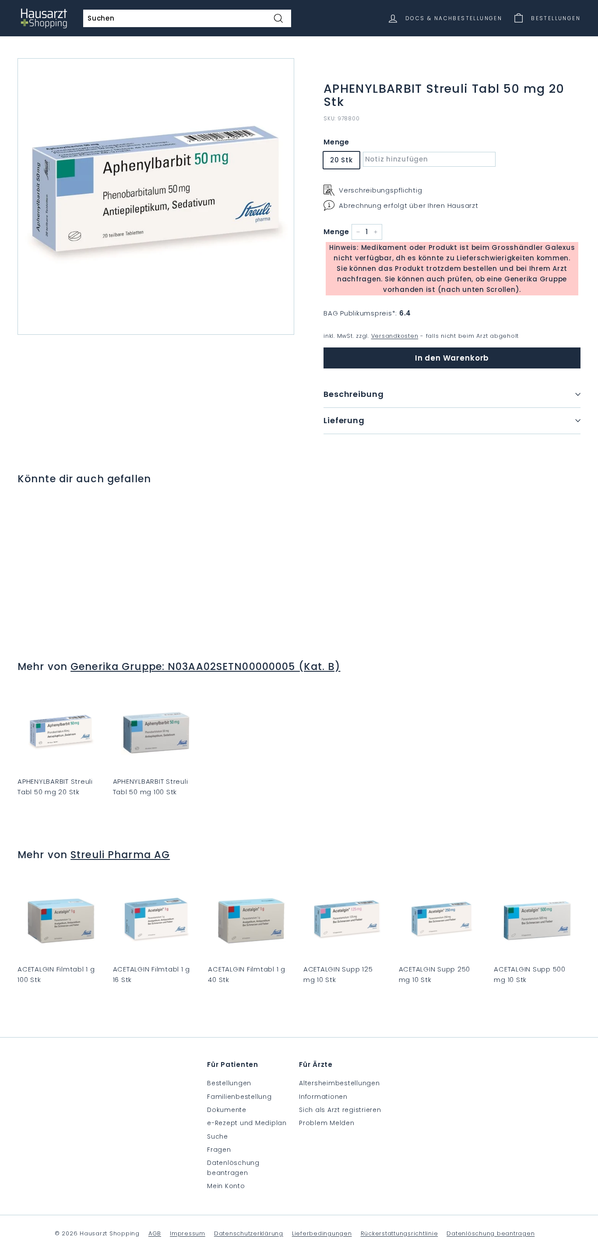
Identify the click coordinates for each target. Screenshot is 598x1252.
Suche (217, 1136)
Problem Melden (327, 1123)
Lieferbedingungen (322, 1233)
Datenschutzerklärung (248, 1233)
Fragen (219, 1149)
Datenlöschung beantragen (233, 1167)
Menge (336, 142)
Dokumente (226, 1109)
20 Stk (341, 160)
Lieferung (344, 420)
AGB (154, 1233)
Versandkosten (395, 336)
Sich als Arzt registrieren (340, 1109)
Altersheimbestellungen (339, 1083)
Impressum (187, 1233)
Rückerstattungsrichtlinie (399, 1233)
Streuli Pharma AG (120, 855)
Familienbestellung (239, 1096)
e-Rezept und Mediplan (247, 1123)
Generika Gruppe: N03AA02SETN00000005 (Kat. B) (205, 666)
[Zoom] (156, 196)
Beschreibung (354, 394)
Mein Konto (226, 1186)
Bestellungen (229, 1083)
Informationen (323, 1096)
